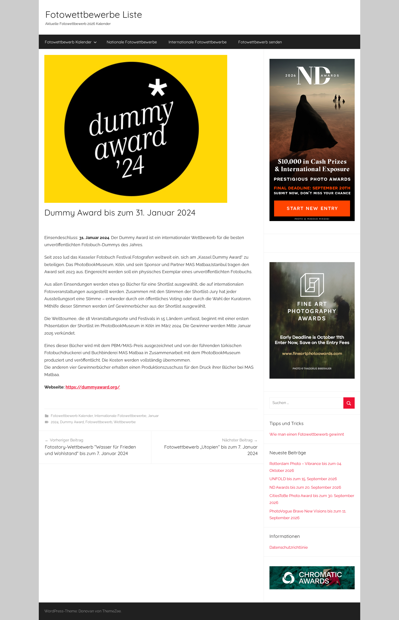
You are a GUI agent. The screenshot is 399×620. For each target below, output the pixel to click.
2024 (54, 422)
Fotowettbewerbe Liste (93, 14)
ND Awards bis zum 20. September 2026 (305, 487)
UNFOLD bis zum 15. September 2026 (303, 478)
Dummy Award (72, 422)
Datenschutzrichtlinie (288, 547)
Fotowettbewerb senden (260, 41)
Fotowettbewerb (98, 422)
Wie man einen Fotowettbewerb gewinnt (306, 434)
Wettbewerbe (125, 422)
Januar (153, 416)
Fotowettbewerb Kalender (68, 41)
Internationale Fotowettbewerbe (198, 41)
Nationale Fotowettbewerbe (132, 41)
